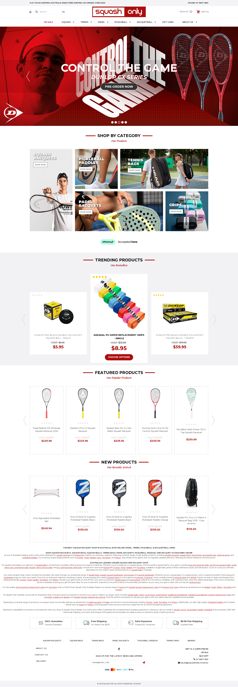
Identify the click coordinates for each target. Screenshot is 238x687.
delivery (41, 661)
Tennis (84, 22)
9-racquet (148, 577)
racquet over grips (170, 587)
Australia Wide (187, 625)
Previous (28, 76)
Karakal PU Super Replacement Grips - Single (119, 337)
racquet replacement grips (219, 595)
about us (41, 648)
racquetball (191, 610)
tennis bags (197, 555)
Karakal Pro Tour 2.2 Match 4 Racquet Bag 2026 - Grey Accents (191, 520)
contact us (41, 655)
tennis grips (172, 641)
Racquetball (145, 22)
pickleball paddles (29, 558)
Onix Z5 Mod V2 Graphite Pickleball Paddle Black (83, 518)
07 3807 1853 (202, 3)
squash (177, 610)
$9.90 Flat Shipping (191, 621)
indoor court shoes (147, 595)
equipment (79, 555)
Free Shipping (99, 621)
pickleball (208, 610)
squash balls (41, 565)
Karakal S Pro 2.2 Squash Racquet (82, 429)
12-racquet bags (179, 577)
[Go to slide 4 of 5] (122, 122)
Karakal (93, 558)
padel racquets (223, 555)
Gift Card (168, 22)
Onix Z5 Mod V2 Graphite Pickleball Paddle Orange (155, 518)
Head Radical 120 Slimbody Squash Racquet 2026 (46, 429)
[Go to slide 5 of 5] (126, 122)
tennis (122, 587)
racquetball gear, (209, 555)
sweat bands (161, 595)
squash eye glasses (61, 597)
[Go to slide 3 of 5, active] (119, 122)
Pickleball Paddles (215, 602)
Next (210, 76)
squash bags (185, 555)
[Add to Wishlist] (58, 311)
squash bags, (94, 575)
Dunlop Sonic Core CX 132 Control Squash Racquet (155, 429)
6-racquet (139, 577)
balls (107, 602)
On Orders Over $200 (100, 625)
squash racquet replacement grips (143, 587)
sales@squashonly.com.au (194, 663)
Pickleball (121, 22)
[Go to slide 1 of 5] (112, 122)
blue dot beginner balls (199, 565)
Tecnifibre (106, 558)
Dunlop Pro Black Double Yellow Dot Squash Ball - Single (58, 336)
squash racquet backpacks (111, 575)
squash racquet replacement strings (89, 597)
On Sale (48, 22)
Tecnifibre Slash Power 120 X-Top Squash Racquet (191, 431)
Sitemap (137, 684)
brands (107, 567)
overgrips (53, 587)
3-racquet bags (112, 577)
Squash (66, 22)
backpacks (8, 577)
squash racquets (64, 555)
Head (86, 558)
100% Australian (54, 621)
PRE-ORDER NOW (119, 86)
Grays (99, 558)
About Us (187, 22)
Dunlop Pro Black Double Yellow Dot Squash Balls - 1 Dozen (180, 336)
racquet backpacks (146, 575)
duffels (193, 577)
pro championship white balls (69, 567)
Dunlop (80, 558)
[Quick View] (52, 311)
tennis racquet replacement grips (30, 587)
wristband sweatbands (197, 595)
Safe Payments (143, 621)
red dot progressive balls (220, 565)
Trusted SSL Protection (145, 625)
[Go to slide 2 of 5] (116, 122)
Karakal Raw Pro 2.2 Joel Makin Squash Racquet (119, 429)
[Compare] (63, 311)
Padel (101, 22)
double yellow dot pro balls (40, 567)
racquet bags (195, 582)
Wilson (118, 558)
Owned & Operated (53, 625)
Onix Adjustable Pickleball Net (46, 519)
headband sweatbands (177, 595)
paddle (200, 610)
